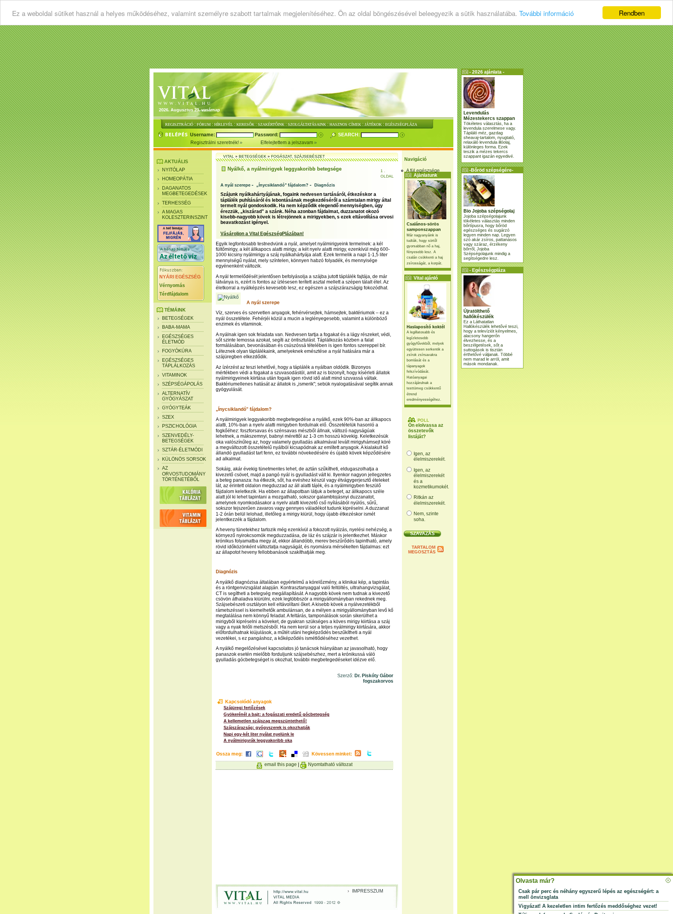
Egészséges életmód (178, 339)
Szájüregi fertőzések (244, 707)
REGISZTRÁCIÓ (179, 124)
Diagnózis (324, 185)
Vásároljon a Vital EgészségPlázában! (262, 233)
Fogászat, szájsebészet (298, 156)
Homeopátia (177, 178)
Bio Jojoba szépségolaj (488, 211)
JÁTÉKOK (373, 124)
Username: (203, 134)
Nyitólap (173, 170)
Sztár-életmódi (182, 450)
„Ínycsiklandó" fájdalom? (282, 185)
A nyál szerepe (235, 185)
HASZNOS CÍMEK (345, 124)
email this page (280, 764)
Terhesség (176, 203)
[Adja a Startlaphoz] (282, 757)
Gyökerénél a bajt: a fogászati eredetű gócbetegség (276, 714)
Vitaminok (174, 375)
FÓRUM (204, 124)
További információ (546, 13)
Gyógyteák (176, 407)
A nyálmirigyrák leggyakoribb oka (258, 740)
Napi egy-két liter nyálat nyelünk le (259, 734)
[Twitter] (271, 757)
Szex (168, 417)
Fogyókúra (177, 351)
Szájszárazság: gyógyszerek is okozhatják (267, 727)
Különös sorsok (184, 459)
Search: (349, 134)
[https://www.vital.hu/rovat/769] (180, 240)
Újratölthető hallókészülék (478, 313)
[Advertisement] (336, 48)
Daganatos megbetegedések (184, 190)
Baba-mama (176, 327)
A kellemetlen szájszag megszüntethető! (265, 721)
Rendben (632, 13)
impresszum (367, 891)
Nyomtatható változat (330, 764)
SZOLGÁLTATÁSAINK (307, 124)
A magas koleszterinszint (185, 214)
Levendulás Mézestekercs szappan (489, 115)
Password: (267, 134)
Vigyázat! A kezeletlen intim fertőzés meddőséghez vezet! (587, 906)
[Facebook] (248, 757)
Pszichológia (179, 426)
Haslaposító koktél (426, 326)
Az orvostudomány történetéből (184, 473)
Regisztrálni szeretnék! (215, 142)
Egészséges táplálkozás (178, 362)
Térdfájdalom (174, 294)
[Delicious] (294, 757)
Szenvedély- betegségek (178, 438)
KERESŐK (245, 124)
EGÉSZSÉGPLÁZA (401, 124)
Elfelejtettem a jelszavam (287, 142)
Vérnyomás (172, 285)
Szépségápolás (182, 384)
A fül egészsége (423, 170)
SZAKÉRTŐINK (271, 124)
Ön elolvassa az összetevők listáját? (425, 431)
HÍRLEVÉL (223, 124)
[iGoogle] (260, 757)
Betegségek (178, 318)
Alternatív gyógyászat (177, 396)
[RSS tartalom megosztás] (358, 756)
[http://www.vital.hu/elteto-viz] (180, 260)
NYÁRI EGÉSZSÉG (180, 277)
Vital (228, 156)
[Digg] (306, 757)
